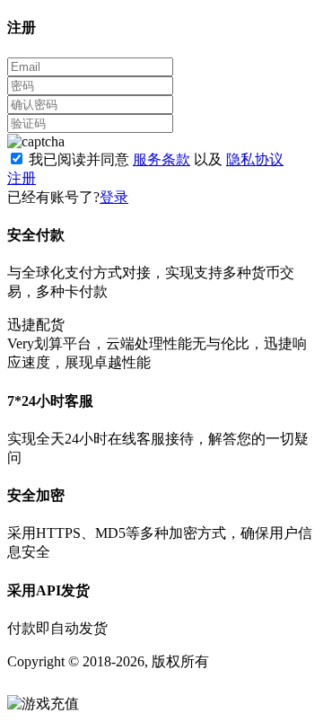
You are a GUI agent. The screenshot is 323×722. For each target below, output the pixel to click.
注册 (21, 178)
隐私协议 (255, 159)
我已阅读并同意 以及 (156, 159)
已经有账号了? (53, 197)
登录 (114, 197)
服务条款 (161, 159)
